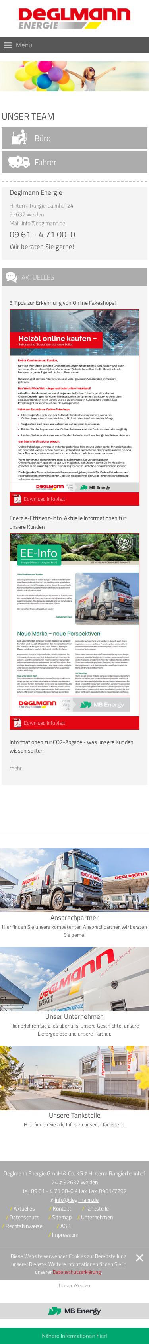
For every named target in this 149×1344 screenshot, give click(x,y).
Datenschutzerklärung (77, 1272)
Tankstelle (97, 1208)
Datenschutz (24, 1217)
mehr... (17, 768)
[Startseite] (74, 18)
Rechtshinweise (24, 1226)
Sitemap (62, 1217)
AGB (65, 1226)
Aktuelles (37, 277)
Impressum (65, 1234)
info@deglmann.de (43, 223)
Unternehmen (97, 1217)
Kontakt (62, 1208)
